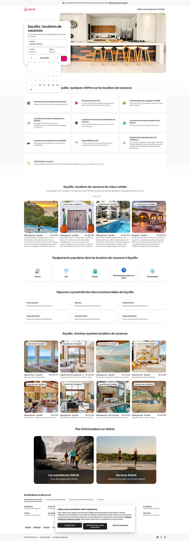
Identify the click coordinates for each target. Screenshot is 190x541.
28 (49, 85)
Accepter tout (70, 525)
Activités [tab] (100, 500)
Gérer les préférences (120, 525)
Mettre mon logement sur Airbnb (151, 9)
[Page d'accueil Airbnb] (29, 9)
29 (53, 85)
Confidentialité (45, 537)
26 (40, 85)
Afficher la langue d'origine (118, 3)
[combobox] (47, 44)
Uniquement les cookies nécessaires (95, 526)
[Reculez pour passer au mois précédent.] (31, 58)
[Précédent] (91, 196)
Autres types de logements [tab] (55, 500)
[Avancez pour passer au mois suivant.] (57, 58)
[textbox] (38, 51)
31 (31, 90)
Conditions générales (60, 537)
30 (57, 85)
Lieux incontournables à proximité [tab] (81, 500)
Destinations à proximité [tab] (33, 500)
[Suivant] (99, 196)
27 (44, 85)
